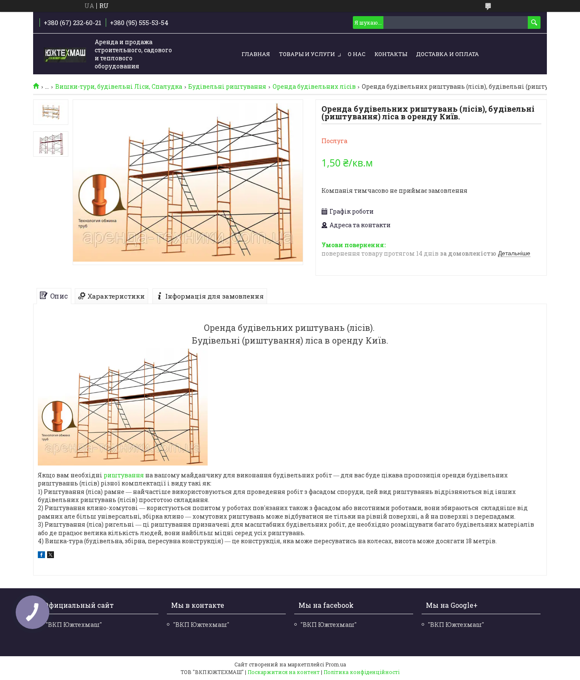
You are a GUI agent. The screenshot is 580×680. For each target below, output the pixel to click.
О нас (357, 54)
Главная (256, 54)
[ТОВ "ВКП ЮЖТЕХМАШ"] (65, 54)
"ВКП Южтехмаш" (74, 625)
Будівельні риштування (227, 86)
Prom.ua (335, 664)
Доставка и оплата (447, 54)
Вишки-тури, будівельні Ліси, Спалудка (118, 86)
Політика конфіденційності (362, 672)
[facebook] (41, 556)
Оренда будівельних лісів (314, 86)
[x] (50, 556)
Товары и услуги (307, 54)
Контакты (390, 54)
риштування (124, 475)
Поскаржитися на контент (284, 672)
